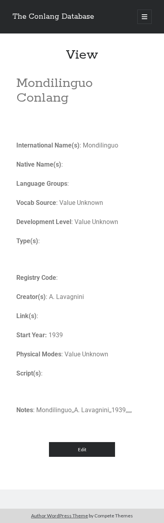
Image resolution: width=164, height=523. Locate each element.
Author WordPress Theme (59, 516)
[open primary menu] (144, 17)
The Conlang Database (53, 17)
